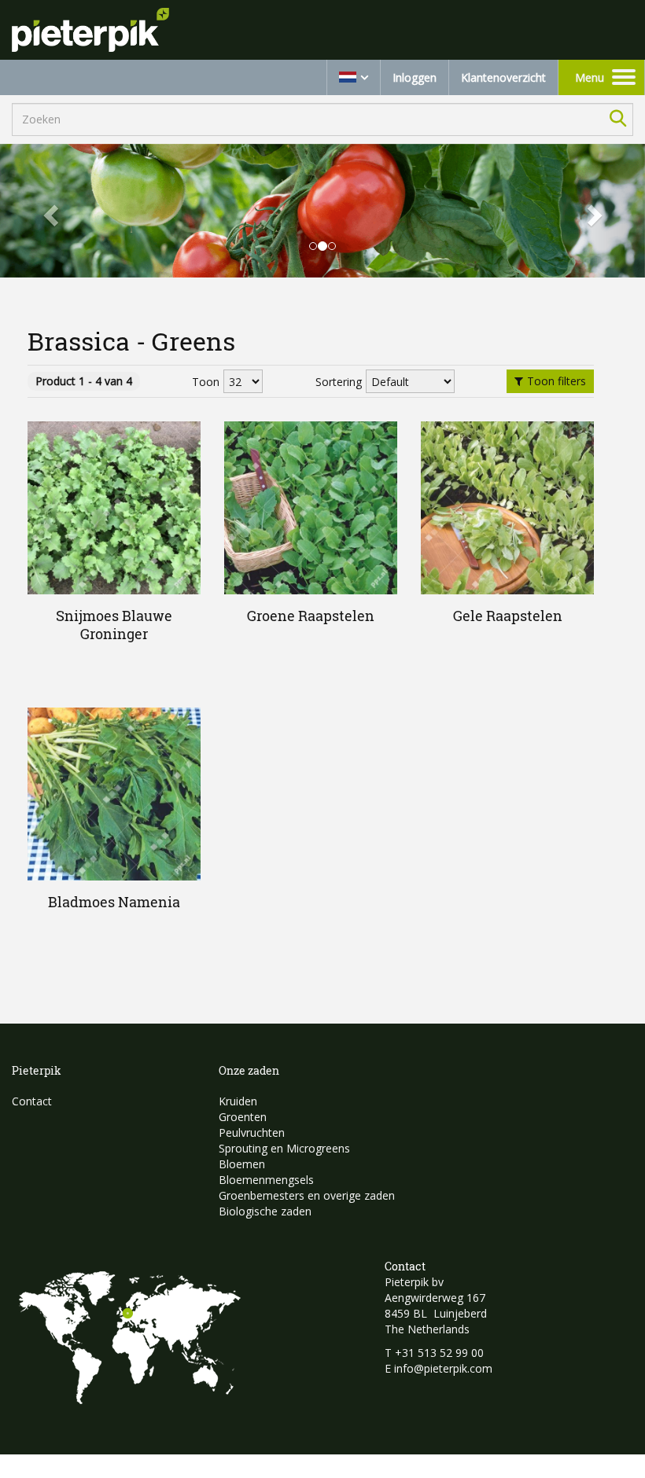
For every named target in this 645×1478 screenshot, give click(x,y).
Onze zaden (249, 1070)
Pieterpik (36, 1070)
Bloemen (242, 1163)
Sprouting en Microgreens (284, 1148)
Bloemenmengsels (266, 1179)
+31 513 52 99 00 (439, 1352)
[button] (48, 211)
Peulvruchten (252, 1132)
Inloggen (415, 77)
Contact (32, 1101)
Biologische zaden (265, 1211)
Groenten (243, 1116)
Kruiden (238, 1101)
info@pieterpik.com (443, 1368)
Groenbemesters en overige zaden (307, 1195)
